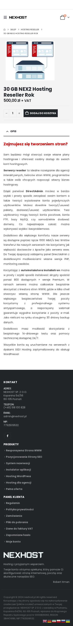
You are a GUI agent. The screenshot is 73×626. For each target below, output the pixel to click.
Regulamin (13, 503)
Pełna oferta (14, 489)
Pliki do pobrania (17, 522)
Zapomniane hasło (18, 535)
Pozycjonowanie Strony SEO (24, 457)
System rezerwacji (18, 463)
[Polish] (59, 621)
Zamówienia (14, 516)
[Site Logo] (18, 17)
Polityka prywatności (20, 509)
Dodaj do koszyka (43, 113)
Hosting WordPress (18, 476)
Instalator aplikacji (18, 469)
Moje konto (13, 541)
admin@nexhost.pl (15, 416)
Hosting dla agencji (18, 482)
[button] (6, 17)
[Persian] (54, 621)
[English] (45, 621)
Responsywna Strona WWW (24, 450)
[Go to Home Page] (4, 29)
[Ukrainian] (68, 621)
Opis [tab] (13, 131)
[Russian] (63, 621)
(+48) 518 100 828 (14, 407)
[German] (49, 621)
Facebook (7, 435)
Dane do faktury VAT (19, 528)
